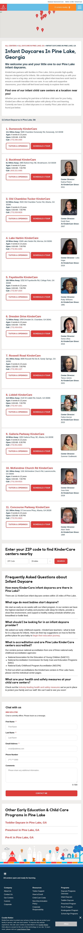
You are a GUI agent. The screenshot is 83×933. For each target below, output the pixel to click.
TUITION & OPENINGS (18, 146)
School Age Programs (69, 914)
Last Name (11, 733)
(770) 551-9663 (16, 518)
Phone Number (12, 755)
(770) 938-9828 (16, 212)
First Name (11, 722)
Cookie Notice (43, 925)
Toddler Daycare (67, 900)
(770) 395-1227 (16, 369)
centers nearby (61, 7)
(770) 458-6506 (16, 327)
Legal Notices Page (23, 929)
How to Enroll (38, 894)
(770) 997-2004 (16, 291)
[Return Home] (3, 7)
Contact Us (8, 894)
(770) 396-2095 (16, 140)
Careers (7, 901)
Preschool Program (68, 904)
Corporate (8, 904)
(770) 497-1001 (16, 406)
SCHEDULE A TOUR (41, 146)
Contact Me (41, 793)
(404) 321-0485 (16, 171)
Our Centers (8, 898)
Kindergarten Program (69, 910)
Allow (66, 924)
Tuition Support (38, 891)
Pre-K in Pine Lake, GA (19, 837)
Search (61, 561)
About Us (7, 891)
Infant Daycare (66, 897)
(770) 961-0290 (16, 249)
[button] (42, 13)
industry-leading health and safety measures (39, 687)
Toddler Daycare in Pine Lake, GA (26, 822)
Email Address (12, 744)
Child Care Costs (39, 898)
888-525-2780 (12, 712)
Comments (10, 766)
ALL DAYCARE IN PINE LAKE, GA (31, 46)
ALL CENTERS (11, 46)
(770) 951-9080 (16, 445)
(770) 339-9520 (16, 481)
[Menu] (79, 7)
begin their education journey (46, 635)
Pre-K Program (67, 907)
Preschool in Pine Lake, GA (22, 830)
